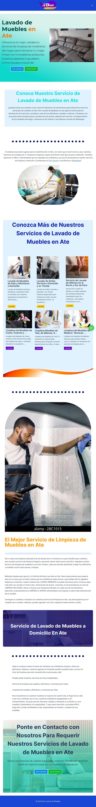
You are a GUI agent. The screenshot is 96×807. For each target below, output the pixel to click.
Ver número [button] (17, 69)
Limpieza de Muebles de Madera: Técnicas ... (77, 331)
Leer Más (11, 306)
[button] (91, 328)
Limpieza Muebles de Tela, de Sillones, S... (46, 331)
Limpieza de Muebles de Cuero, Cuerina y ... (19, 331)
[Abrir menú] (92, 5)
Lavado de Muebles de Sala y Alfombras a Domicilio (18, 283)
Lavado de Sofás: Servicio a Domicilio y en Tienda (47, 283)
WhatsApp (76, 160)
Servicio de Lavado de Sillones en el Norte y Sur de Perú (76, 283)
